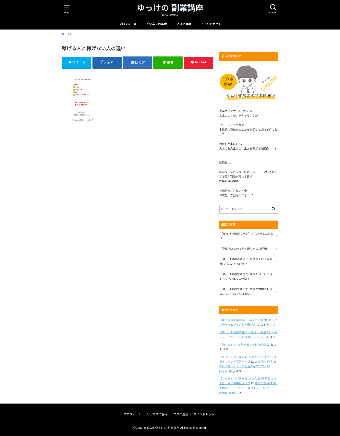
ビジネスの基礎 (156, 24)
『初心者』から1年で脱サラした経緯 (242, 344)
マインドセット (210, 24)
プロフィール (128, 24)
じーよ (264, 337)
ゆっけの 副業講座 (170, 8)
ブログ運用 (183, 24)
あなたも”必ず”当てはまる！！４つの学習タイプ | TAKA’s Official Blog (248, 366)
